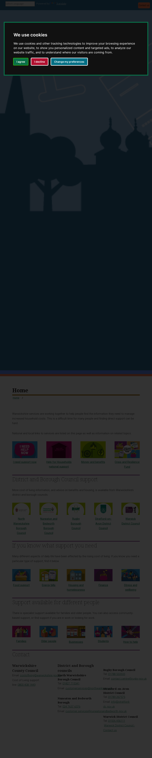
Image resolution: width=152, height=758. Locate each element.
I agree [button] (20, 61)
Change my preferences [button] (69, 61)
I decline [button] (39, 61)
